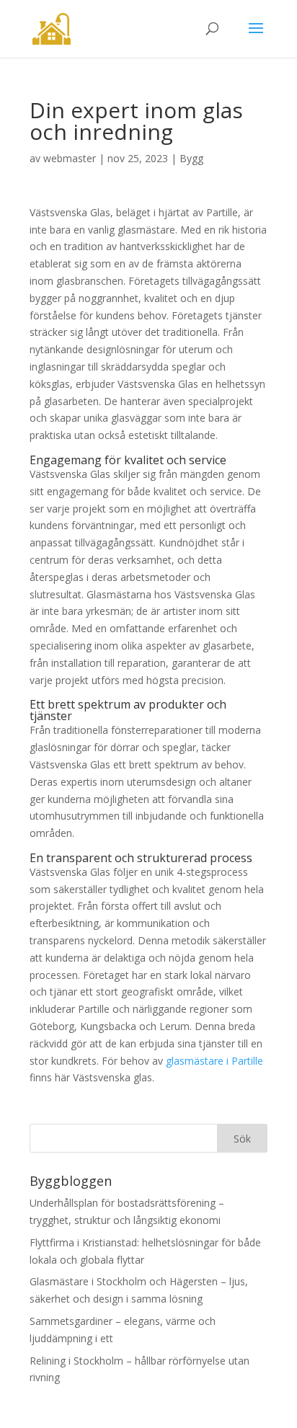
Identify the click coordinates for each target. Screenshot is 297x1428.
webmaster (69, 158)
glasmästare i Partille (214, 1061)
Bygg (191, 158)
